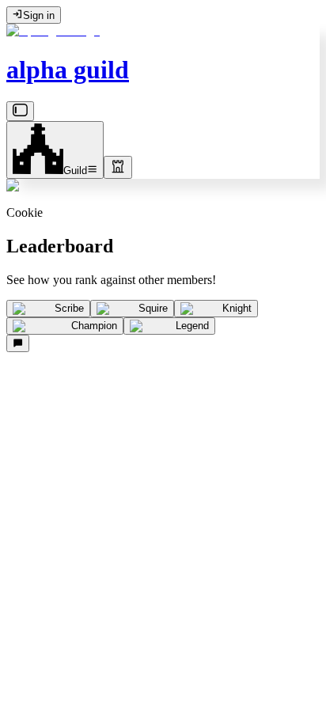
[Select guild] (118, 167)
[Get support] (17, 343)
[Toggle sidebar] (20, 111)
